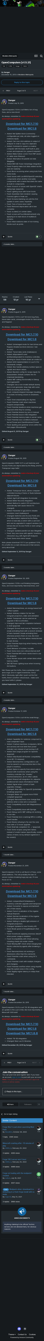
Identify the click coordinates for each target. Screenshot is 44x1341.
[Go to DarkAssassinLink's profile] (39, 1190)
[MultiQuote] (3, 236)
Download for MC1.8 (22, 128)
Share (11, 1104)
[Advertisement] (22, 30)
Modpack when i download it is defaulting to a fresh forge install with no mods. (18, 1191)
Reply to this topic (22, 82)
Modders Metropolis (25, 75)
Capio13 (8, 1197)
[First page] (3, 91)
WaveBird (8, 1132)
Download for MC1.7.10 (22, 124)
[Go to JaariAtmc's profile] (39, 1128)
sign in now (16, 1077)
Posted (16, 103)
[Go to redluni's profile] (39, 1174)
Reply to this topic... (14, 1091)
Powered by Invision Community (22, 1337)
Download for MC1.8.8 (22, 1033)
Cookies (32, 1334)
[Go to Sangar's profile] (4, 101)
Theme (11, 1334)
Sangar (7, 72)
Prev (8, 91)
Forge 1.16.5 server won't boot (14, 1159)
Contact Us (22, 1334)
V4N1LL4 (8, 1148)
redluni (7, 1178)
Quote (10, 237)
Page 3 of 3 (21, 91)
